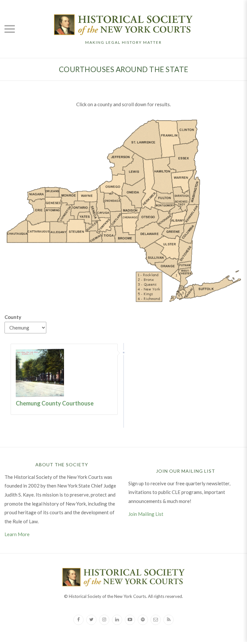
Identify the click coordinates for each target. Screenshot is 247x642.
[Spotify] (143, 620)
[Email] (156, 620)
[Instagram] (104, 620)
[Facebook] (78, 620)
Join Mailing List (145, 514)
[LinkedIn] (117, 620)
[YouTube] (130, 620)
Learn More (17, 534)
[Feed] (168, 620)
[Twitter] (91, 620)
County (13, 317)
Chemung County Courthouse (55, 403)
